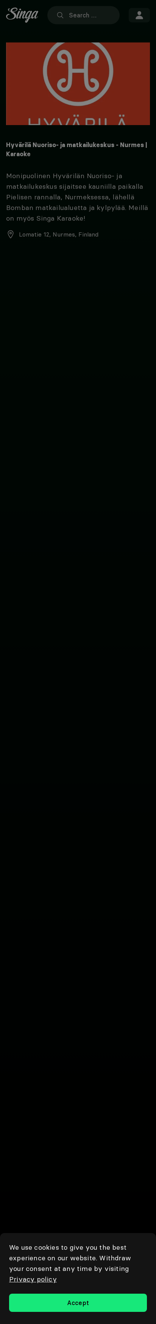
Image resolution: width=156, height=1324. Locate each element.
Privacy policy (33, 1279)
